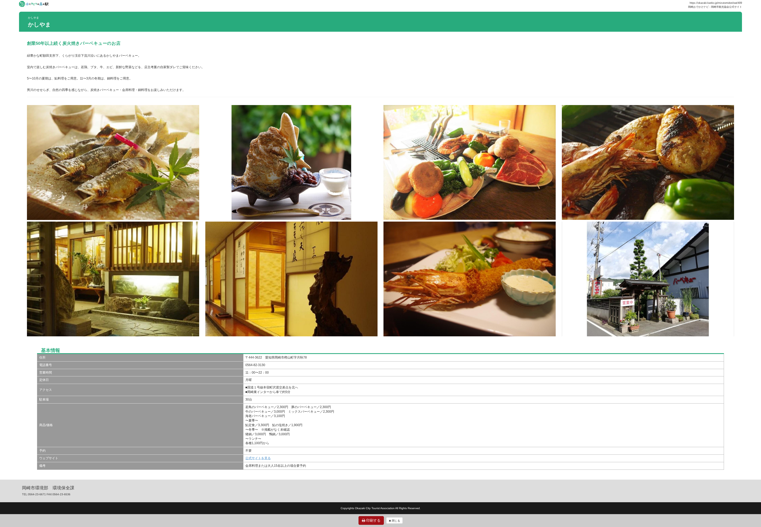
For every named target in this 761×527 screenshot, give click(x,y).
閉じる (395, 520)
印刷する (372, 520)
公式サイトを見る (258, 458)
